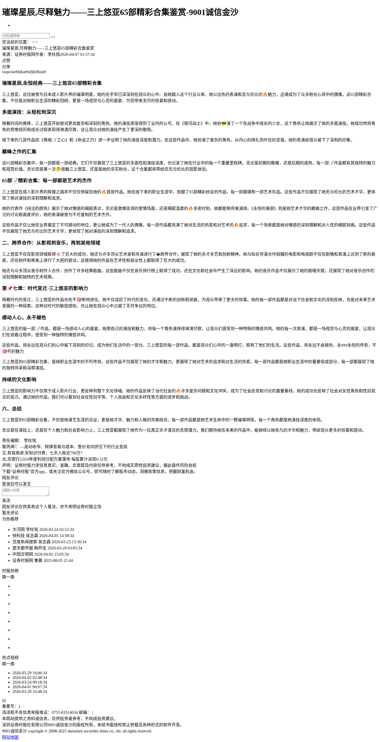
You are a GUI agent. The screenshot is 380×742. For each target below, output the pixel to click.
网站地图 (10, 737)
